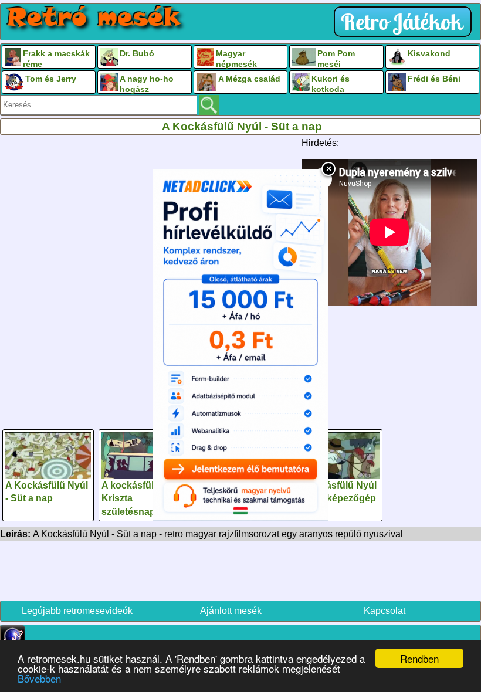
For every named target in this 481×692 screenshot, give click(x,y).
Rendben (419, 658)
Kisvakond (429, 53)
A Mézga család (249, 78)
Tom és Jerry (50, 78)
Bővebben (39, 678)
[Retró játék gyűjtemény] (405, 21)
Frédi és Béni (434, 78)
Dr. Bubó (137, 53)
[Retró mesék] (94, 18)
